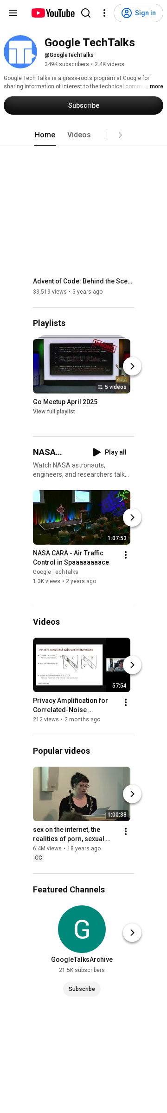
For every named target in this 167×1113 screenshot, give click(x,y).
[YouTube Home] (52, 13)
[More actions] (125, 555)
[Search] (85, 12)
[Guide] (13, 12)
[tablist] (83, 135)
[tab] (45, 135)
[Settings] (104, 12)
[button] (120, 135)
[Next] (132, 366)
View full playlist (54, 411)
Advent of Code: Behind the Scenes (84, 281)
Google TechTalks (55, 572)
